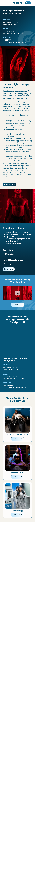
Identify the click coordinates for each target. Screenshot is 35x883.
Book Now (8, 269)
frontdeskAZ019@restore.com (14, 42)
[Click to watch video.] (17, 293)
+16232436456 (8, 40)
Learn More (17, 439)
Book (28, 3)
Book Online (9, 184)
